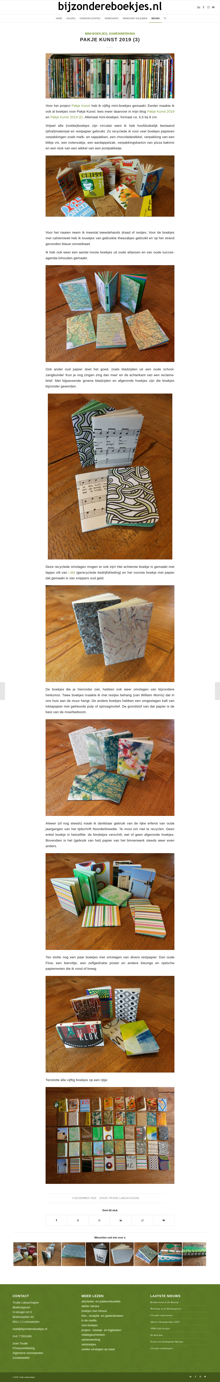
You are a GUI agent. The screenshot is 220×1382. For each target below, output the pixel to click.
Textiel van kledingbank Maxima (166, 1341)
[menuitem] (59, 18)
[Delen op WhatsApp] (99, 1220)
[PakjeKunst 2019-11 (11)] (110, 75)
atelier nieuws (90, 1306)
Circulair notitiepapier (161, 1348)
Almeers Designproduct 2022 (165, 1321)
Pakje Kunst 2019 (160, 111)
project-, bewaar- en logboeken (101, 1330)
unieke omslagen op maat (98, 1349)
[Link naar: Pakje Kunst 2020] (98, 1254)
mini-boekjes (96, 33)
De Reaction (156, 1335)
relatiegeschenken (93, 1334)
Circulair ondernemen (161, 1315)
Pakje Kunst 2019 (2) (66, 117)
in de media (88, 1320)
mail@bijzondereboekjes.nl (30, 1329)
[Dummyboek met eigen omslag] (217, 691)
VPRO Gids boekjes (160, 1328)
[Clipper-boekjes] (2, 691)
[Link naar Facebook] (203, 7)
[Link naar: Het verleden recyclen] (73, 1254)
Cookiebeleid (21, 1357)
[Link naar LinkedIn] (198, 7)
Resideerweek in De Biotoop (164, 1302)
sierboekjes (88, 1344)
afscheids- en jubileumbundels (100, 1301)
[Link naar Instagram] (208, 7)
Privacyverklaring (24, 1348)
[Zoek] (164, 18)
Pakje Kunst (81, 105)
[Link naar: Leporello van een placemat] (49, 1254)
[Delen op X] (78, 1220)
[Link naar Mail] (213, 7)
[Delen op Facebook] (56, 1220)
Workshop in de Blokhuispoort (165, 1308)
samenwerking (122, 33)
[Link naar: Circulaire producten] (25, 1254)
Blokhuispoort (21, 1307)
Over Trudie (20, 1343)
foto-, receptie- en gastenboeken (102, 1315)
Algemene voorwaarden (28, 1353)
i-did (71, 572)
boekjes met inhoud (94, 1311)
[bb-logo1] (110, 7)
